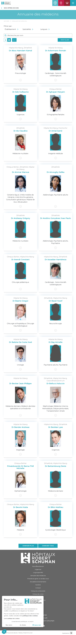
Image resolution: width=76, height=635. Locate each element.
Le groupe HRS (38, 572)
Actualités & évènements (38, 581)
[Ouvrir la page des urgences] (67, 3)
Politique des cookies (38, 594)
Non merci (9, 625)
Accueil (6, 21)
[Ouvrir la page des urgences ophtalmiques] (61, 3)
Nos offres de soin (11, 8)
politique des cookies (30, 615)
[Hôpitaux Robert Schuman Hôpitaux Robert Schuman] (5, 3)
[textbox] (13, 29)
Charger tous (48, 546)
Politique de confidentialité (38, 591)
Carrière (38, 585)
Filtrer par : (8, 26)
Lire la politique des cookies (12, 618)
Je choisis (23, 625)
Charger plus (28, 546)
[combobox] (13, 29)
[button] (4, 631)
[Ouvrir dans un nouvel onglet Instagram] (44, 626)
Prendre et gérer (38, 578)
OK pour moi (36, 625)
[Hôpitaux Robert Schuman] (38, 557)
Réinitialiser (65, 40)
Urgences (38, 569)
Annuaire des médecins (37, 14)
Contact (38, 588)
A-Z (14, 40)
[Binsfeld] (71, 633)
